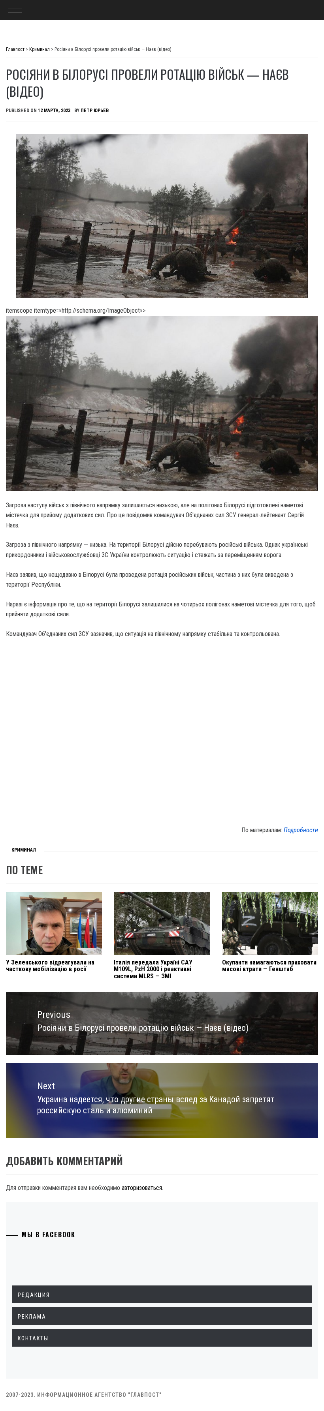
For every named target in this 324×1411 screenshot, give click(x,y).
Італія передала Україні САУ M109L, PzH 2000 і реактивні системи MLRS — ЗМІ (153, 969)
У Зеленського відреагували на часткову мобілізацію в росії (50, 966)
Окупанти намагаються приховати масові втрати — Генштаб (269, 966)
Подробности (301, 830)
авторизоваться (142, 1187)
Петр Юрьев (95, 110)
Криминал (23, 850)
